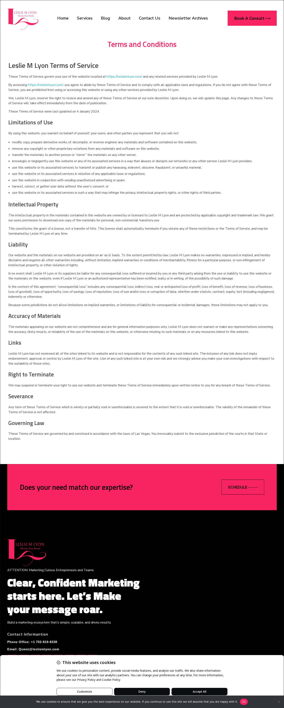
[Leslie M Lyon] (22, 17)
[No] (279, 702)
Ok (244, 701)
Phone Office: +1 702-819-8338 (32, 642)
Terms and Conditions (142, 44)
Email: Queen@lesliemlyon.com (33, 649)
